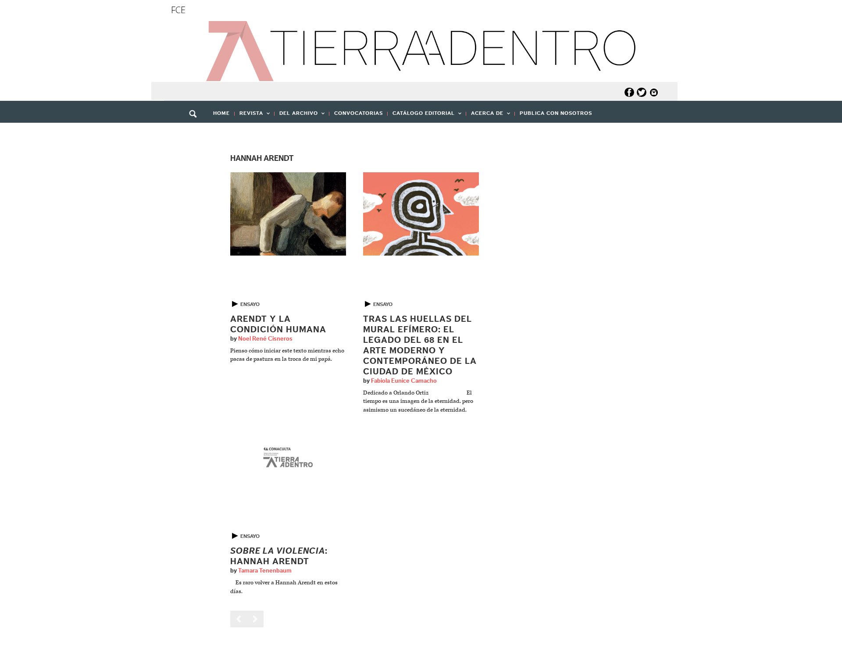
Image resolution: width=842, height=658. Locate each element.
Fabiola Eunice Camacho (404, 381)
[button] (196, 132)
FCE (178, 10)
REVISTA (249, 115)
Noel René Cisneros (265, 339)
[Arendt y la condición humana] (288, 213)
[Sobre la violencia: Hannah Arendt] (288, 458)
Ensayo (250, 304)
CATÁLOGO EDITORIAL (421, 115)
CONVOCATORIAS (358, 113)
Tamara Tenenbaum (265, 571)
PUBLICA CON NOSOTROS (556, 113)
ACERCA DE (484, 115)
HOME (221, 113)
